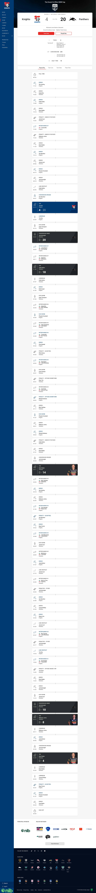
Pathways (5, 30)
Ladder (4, 22)
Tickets (4, 42)
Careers (32, 890)
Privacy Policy (26, 890)
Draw (3, 20)
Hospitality (4, 47)
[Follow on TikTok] (31, 851)
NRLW (3, 28)
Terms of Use (19, 890)
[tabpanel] (55, 444)
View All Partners (55, 843)
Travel (4, 17)
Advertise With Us (47, 890)
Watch (4, 14)
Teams (4, 25)
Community (5, 33)
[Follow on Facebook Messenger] (44, 851)
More (3, 35)
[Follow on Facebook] (34, 851)
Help (36, 890)
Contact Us (40, 890)
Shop (3, 45)
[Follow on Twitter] (38, 851)
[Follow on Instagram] (41, 851)
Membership (5, 39)
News (3, 12)
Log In (5, 886)
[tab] (42, 67)
